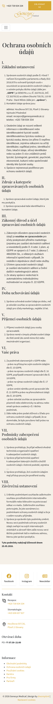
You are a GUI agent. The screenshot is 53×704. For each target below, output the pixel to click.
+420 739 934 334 (14, 5)
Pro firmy (11, 677)
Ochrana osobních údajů (18, 667)
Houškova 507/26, (16, 623)
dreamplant (43, 696)
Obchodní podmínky (16, 663)
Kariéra (10, 674)
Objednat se (39, 5)
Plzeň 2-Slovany (15, 627)
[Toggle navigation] (6, 27)
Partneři (10, 681)
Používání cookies (15, 670)
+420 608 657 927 (16, 613)
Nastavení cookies (26, 700)
